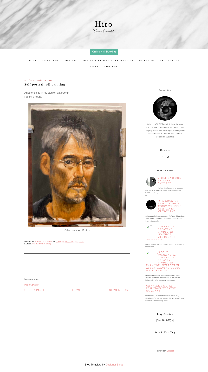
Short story (169, 60)
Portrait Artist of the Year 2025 (108, 60)
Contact (111, 66)
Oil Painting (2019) (41, 244)
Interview (147, 60)
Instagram (50, 60)
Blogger (170, 351)
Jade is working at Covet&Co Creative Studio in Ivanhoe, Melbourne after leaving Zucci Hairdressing (163, 261)
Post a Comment (31, 285)
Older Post (34, 290)
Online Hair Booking (104, 51)
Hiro (104, 24)
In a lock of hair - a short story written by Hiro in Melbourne (170, 206)
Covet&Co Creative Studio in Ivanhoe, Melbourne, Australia (161, 233)
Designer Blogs (114, 364)
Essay (94, 66)
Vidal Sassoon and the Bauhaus (169, 181)
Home (33, 60)
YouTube (71, 60)
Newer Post (119, 290)
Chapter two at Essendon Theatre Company (161, 288)
